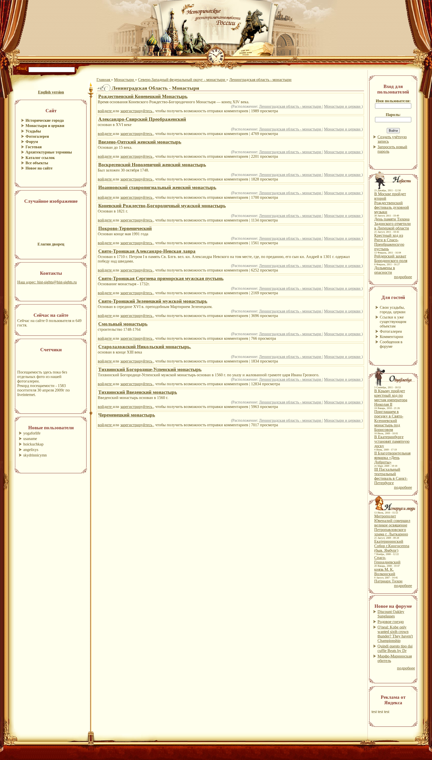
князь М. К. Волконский (384, 571)
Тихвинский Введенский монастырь (137, 392)
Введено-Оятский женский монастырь (139, 141)
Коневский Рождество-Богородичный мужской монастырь (162, 205)
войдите (105, 111)
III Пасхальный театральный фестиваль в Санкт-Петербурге (391, 476)
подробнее (403, 277)
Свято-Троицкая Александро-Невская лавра (147, 251)
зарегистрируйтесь (136, 111)
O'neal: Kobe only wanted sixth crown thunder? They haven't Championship (395, 634)
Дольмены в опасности (384, 270)
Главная (103, 80)
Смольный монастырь (123, 323)
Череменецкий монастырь (126, 415)
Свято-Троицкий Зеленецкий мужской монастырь (152, 301)
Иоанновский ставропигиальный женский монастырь (157, 187)
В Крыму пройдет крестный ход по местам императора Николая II (390, 397)
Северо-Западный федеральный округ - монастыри (182, 80)
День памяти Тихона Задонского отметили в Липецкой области (392, 223)
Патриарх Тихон (388, 581)
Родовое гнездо (391, 622)
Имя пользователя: (393, 101)
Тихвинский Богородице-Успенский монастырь (150, 369)
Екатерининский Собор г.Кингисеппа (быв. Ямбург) (391, 545)
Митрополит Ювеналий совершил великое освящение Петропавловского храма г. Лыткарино (392, 525)
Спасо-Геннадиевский (387, 560)
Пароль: (393, 114)
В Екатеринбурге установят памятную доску (392, 441)
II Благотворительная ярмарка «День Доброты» (392, 457)
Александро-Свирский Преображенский (142, 119)
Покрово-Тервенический (125, 228)
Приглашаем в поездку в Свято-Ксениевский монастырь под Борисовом (388, 421)
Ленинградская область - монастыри (260, 80)
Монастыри (124, 80)
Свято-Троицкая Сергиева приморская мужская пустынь (161, 278)
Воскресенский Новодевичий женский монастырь (152, 164)
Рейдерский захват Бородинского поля (390, 258)
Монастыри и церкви (343, 106)
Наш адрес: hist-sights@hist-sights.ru (47, 282)
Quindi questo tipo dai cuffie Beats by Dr (395, 648)
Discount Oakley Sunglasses (391, 614)
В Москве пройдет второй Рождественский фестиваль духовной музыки (391, 203)
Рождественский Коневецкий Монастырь (143, 96)
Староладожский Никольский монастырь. (144, 346)
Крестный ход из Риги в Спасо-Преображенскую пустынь (389, 242)
